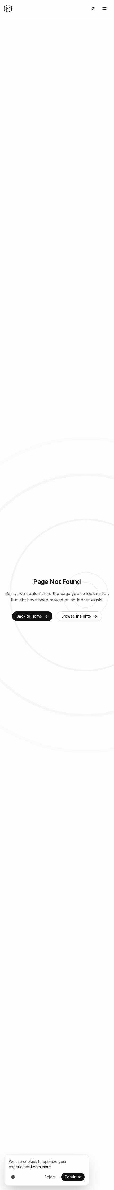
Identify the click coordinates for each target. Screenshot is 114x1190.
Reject (50, 1177)
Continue (72, 1177)
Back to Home (29, 616)
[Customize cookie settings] (13, 1177)
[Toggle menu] (104, 8)
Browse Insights (76, 616)
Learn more (41, 1167)
